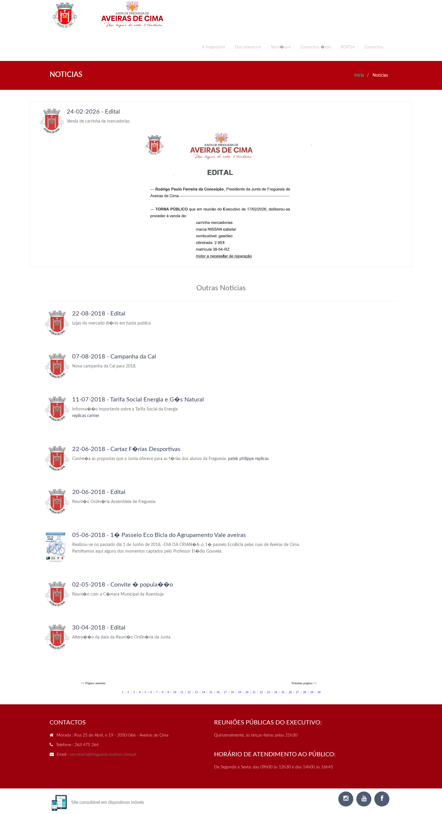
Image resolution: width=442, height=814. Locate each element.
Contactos (373, 47)
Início (359, 75)
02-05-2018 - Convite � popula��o (122, 585)
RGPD (346, 47)
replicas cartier (85, 416)
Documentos (247, 47)
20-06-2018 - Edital (98, 492)
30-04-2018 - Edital (98, 628)
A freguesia (212, 47)
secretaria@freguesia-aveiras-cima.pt (103, 754)
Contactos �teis (315, 47)
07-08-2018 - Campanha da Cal (114, 357)
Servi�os (279, 47)
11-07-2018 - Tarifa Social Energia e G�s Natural (138, 400)
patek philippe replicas (248, 459)
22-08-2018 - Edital (98, 314)
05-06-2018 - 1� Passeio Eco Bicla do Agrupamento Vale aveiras (159, 535)
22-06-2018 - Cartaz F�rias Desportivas (126, 449)
